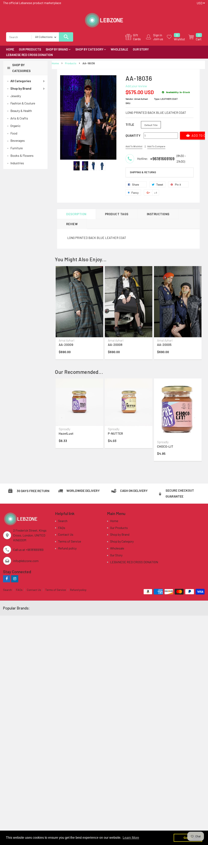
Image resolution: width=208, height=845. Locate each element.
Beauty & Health (21, 111)
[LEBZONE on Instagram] (14, 579)
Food (13, 133)
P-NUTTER (115, 433)
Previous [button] (62, 305)
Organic (15, 126)
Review (72, 224)
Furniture (16, 148)
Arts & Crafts (19, 118)
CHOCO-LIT (165, 446)
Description (76, 214)
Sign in (157, 35)
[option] (76, 166)
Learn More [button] (131, 837)
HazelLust (66, 433)
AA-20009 (66, 344)
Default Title (151, 125)
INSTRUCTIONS (158, 214)
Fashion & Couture (22, 103)
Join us (158, 39)
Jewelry (15, 96)
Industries (17, 163)
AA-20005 (164, 344)
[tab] (159, 172)
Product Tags (116, 214)
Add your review (136, 86)
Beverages (17, 140)
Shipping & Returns (143, 172)
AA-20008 (115, 344)
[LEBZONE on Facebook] (6, 579)
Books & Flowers (22, 155)
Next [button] (195, 305)
